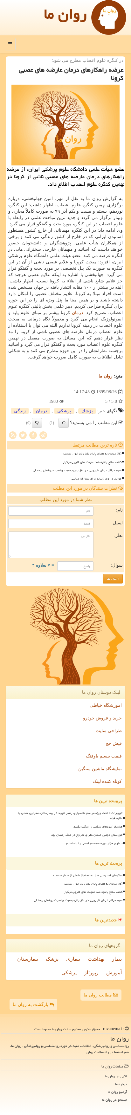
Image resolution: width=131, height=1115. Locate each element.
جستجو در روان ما (114, 1099)
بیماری (73, 959)
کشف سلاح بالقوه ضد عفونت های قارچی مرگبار (92, 462)
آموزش (114, 972)
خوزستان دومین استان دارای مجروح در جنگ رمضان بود (86, 835)
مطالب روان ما (98, 995)
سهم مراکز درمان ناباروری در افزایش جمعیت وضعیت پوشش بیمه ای (77, 470)
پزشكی (64, 411)
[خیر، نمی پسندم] (37, 423)
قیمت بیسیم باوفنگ (104, 756)
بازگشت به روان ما (31, 1004)
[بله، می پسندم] (64, 423)
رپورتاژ (91, 972)
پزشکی (69, 972)
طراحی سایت (109, 730)
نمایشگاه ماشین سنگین (100, 768)
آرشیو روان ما (117, 1091)
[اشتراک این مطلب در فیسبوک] (33, 435)
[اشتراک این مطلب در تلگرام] (43, 435)
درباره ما (121, 1084)
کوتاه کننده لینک (107, 781)
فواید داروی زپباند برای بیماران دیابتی (96, 478)
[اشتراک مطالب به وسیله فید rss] (12, 435)
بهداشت (96, 959)
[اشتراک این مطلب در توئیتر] (22, 435)
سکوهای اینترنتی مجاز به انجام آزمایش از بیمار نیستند (87, 875)
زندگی (20, 411)
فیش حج (114, 743)
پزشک (52, 959)
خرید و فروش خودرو (102, 718)
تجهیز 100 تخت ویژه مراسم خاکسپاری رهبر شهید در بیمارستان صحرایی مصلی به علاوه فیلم (70, 816)
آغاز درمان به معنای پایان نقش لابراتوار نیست (92, 453)
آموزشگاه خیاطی (106, 705)
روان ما (65, 14)
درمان (77, 312)
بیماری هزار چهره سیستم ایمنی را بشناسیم (94, 843)
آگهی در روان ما (116, 1076)
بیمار (117, 959)
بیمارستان (27, 959)
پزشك (87, 411)
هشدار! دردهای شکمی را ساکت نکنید (97, 826)
